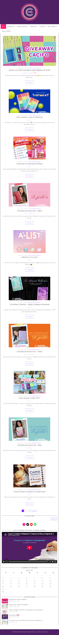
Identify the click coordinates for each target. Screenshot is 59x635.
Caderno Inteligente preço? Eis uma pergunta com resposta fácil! (25, 610)
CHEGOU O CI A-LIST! (29, 257)
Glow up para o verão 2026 (29, 398)
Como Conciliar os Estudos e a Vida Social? (29, 491)
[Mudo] (52, 561)
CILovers (42, 26)
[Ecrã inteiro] (55, 561)
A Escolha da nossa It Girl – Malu (29, 445)
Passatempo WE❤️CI (32, 72)
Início (3, 26)
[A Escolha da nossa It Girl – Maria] (29, 194)
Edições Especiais (22, 26)
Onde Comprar (6, 31)
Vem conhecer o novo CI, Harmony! (29, 117)
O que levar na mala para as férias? (29, 163)
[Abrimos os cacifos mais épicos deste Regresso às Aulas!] (29, 50)
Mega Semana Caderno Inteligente (18, 599)
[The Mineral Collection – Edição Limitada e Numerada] (29, 288)
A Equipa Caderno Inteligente (34, 68)
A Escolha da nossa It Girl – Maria (29, 211)
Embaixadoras (24, 72)
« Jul (3, 591)
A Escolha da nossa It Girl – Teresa (29, 351)
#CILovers (29, 119)
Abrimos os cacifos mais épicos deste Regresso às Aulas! (29, 70)
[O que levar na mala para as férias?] (29, 148)
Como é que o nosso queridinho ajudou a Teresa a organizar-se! (26, 620)
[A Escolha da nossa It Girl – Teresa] (29, 335)
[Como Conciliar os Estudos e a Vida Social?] (29, 476)
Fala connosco (52, 26)
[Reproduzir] (4, 561)
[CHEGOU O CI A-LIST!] (29, 241)
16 (17, 601)
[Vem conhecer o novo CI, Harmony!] (29, 101)
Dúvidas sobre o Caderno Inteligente (18, 604)
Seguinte (34, 511)
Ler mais (29, 82)
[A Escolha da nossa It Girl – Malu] (29, 429)
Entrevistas (33, 26)
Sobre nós (10, 26)
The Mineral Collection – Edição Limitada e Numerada (29, 304)
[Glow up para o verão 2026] (29, 382)
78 (29, 511)
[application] (29, 547)
